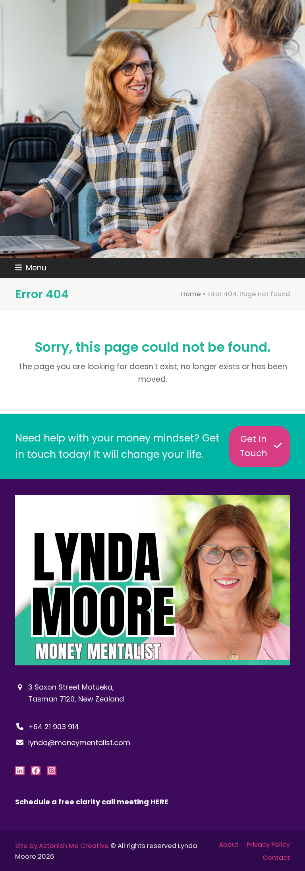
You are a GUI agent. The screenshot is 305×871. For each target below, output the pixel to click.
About (229, 844)
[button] (30, 267)
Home (191, 294)
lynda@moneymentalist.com (79, 743)
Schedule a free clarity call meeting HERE (91, 802)
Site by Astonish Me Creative (62, 845)
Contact (276, 857)
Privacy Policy (268, 844)
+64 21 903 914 (53, 727)
